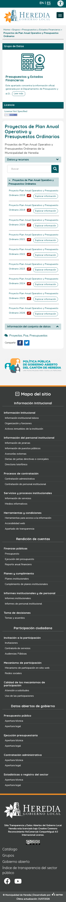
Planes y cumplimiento (19, 573)
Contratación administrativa (20, 479)
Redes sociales (13, 673)
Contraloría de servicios (17, 648)
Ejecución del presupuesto (19, 559)
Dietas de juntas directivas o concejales (27, 459)
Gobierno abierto (16, 861)
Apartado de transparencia (19, 529)
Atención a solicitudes (17, 690)
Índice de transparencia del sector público (29, 870)
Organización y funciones (18, 423)
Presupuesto (12, 553)
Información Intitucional (19, 412)
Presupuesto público (17, 715)
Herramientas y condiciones (22, 512)
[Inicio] (31, 17)
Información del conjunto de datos (28, 326)
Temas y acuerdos (15, 618)
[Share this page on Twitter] (26, 343)
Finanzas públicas (15, 548)
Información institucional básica (22, 418)
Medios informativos (16, 504)
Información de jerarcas (17, 443)
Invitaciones (11, 643)
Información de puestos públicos (23, 448)
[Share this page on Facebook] (20, 343)
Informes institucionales (18, 598)
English (42, 3)
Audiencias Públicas (16, 653)
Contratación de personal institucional (25, 484)
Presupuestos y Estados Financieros (41, 29)
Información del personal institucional (29, 437)
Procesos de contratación (21, 473)
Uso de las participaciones (19, 696)
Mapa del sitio (36, 394)
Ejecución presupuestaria (21, 735)
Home (7, 29)
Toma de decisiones (17, 612)
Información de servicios (18, 498)
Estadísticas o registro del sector (26, 774)
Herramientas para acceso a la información (28, 518)
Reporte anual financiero (18, 564)
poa (25, 335)
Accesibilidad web (15, 523)
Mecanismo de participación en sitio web (27, 668)
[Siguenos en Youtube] (18, 881)
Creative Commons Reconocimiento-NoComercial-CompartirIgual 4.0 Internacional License (33, 831)
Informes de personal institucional (23, 603)
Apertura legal (13, 726)
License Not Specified (15, 111)
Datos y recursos (18, 159)
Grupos (16, 29)
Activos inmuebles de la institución (24, 429)
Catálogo (9, 849)
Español (49, 3)
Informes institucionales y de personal (29, 593)
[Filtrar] (55, 169)
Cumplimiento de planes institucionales (26, 584)
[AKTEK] (57, 894)
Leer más (18, 93)
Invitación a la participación (22, 637)
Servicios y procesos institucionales (28, 493)
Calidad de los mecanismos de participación (24, 684)
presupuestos (38, 335)
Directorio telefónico (16, 464)
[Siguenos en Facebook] (7, 881)
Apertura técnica (14, 721)
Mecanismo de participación (22, 662)
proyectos (15, 335)
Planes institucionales (17, 578)
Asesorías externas (15, 454)
